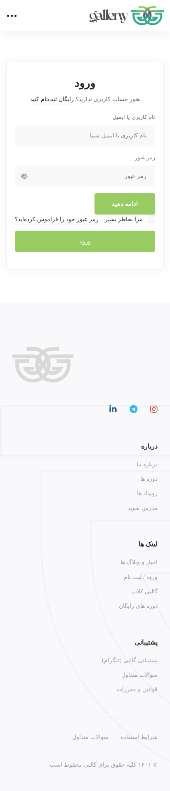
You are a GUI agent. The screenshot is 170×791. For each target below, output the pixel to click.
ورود (85, 241)
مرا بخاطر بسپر (124, 219)
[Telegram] (133, 409)
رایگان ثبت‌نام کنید (52, 99)
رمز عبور (145, 157)
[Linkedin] (113, 409)
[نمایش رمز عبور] (24, 176)
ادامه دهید (125, 204)
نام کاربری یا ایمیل (134, 117)
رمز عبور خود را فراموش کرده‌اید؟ (57, 219)
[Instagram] (154, 409)
